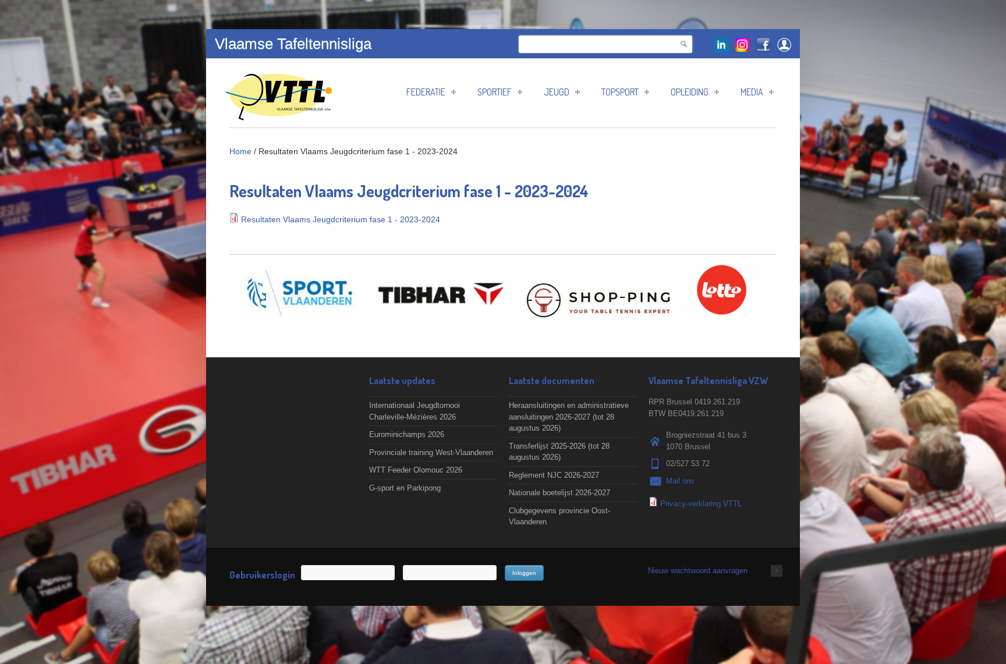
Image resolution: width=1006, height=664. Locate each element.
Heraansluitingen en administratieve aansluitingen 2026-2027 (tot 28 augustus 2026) (569, 416)
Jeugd (556, 92)
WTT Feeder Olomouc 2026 (415, 470)
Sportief (494, 92)
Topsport (620, 92)
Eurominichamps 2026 (406, 434)
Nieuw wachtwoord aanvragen (698, 570)
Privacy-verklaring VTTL (701, 503)
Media (752, 92)
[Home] (278, 114)
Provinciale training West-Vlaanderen (431, 452)
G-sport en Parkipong (405, 488)
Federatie (425, 92)
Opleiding (690, 92)
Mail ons (680, 481)
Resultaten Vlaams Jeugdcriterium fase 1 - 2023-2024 (340, 219)
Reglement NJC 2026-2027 (554, 475)
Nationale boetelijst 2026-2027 (559, 492)
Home (240, 151)
